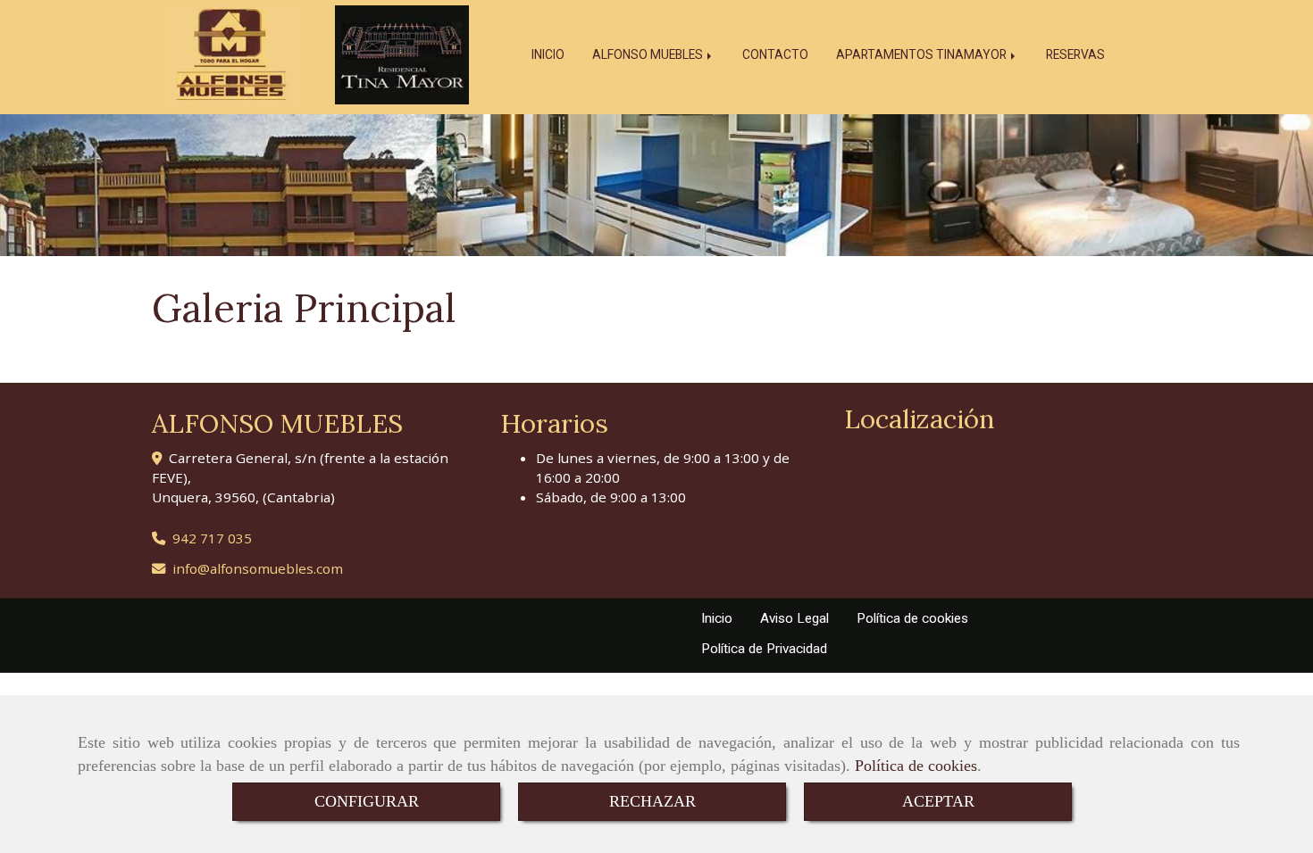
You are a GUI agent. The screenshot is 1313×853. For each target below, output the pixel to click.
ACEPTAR (938, 801)
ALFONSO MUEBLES (649, 54)
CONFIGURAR (366, 801)
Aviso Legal (794, 618)
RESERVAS (1075, 54)
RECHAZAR (652, 801)
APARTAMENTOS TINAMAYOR (922, 54)
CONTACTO (775, 54)
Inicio (716, 618)
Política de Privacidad (764, 649)
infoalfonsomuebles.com (257, 568)
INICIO (548, 54)
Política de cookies (916, 765)
